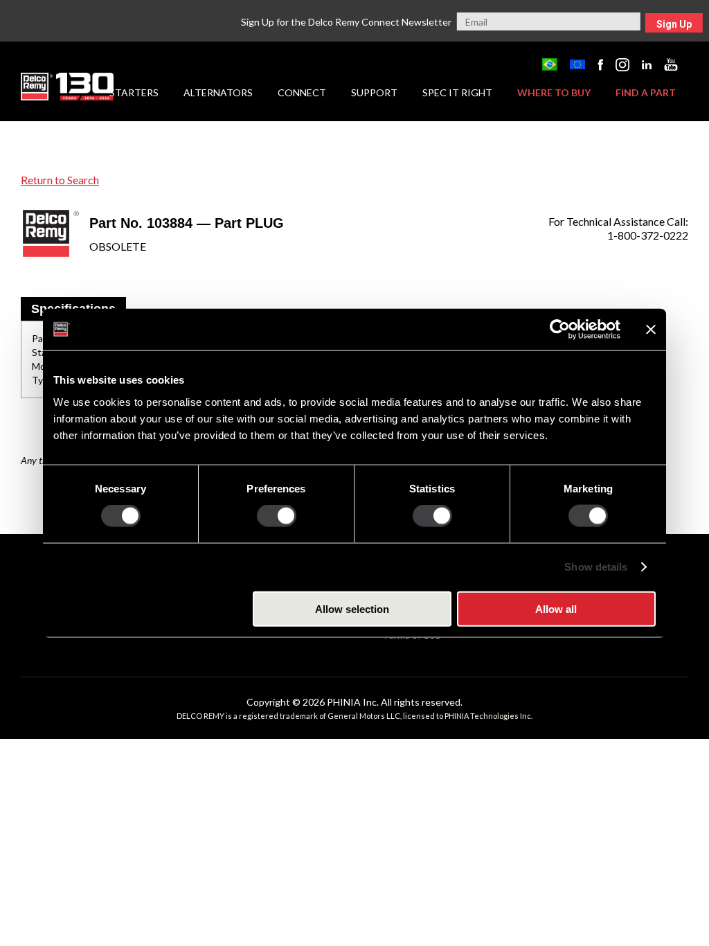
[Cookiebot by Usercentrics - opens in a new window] (559, 329)
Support (374, 92)
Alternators (218, 92)
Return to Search (60, 179)
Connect (302, 92)
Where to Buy (554, 92)
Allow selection (352, 608)
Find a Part (646, 92)
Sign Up (674, 24)
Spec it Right (457, 92)
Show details (595, 567)
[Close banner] (651, 329)
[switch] (276, 516)
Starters (134, 92)
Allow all (556, 608)
